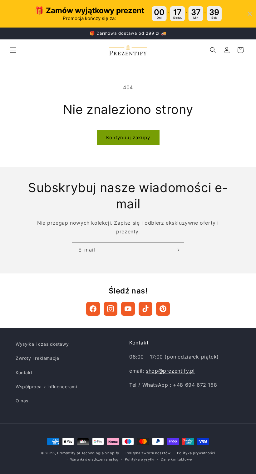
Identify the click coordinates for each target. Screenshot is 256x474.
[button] (13, 50)
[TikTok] (145, 309)
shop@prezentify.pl (170, 371)
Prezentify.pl (68, 453)
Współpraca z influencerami (46, 386)
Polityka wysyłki (140, 459)
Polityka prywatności (196, 453)
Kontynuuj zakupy (128, 137)
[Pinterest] (163, 309)
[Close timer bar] (249, 13)
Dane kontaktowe (176, 459)
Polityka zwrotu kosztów (148, 453)
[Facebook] (93, 309)
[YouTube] (128, 309)
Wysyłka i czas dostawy (42, 344)
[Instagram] (110, 309)
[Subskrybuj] (177, 249)
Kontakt (24, 372)
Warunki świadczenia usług (94, 459)
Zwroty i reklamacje (37, 358)
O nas (22, 400)
